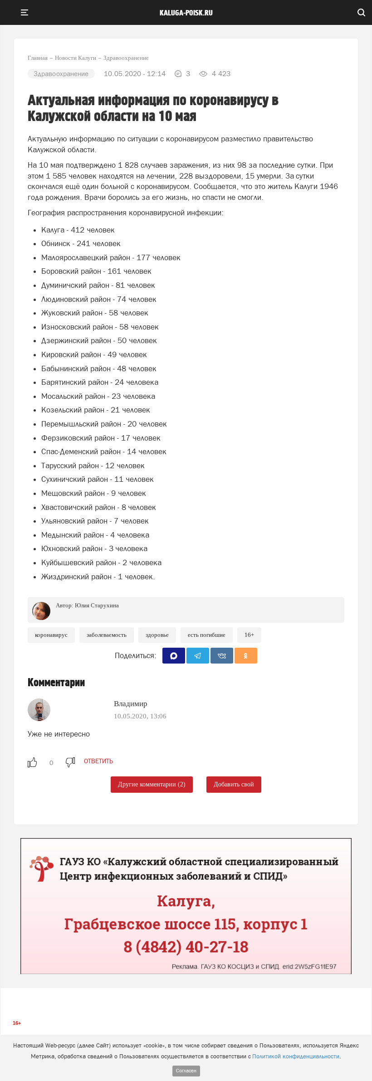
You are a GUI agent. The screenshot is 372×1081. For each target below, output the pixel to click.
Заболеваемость (107, 634)
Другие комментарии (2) (152, 784)
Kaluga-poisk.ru (186, 13)
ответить (98, 761)
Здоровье (157, 634)
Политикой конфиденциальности (295, 1056)
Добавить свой (234, 784)
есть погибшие (206, 634)
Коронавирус (51, 634)
